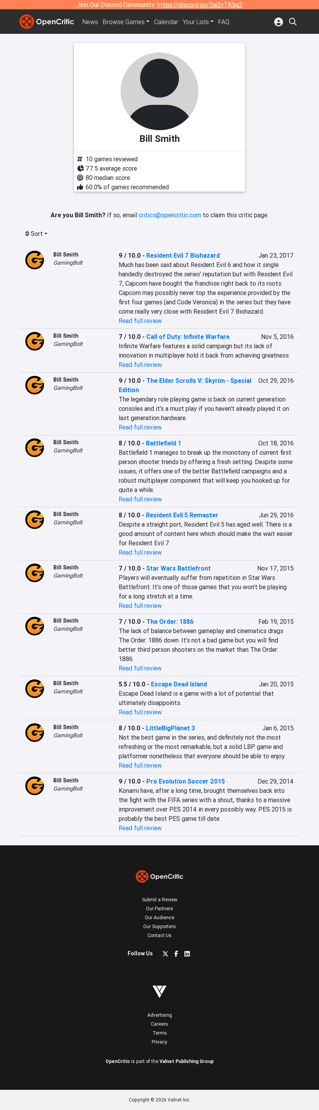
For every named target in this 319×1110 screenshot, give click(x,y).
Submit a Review (159, 899)
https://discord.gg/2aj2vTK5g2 (199, 5)
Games (124, 22)
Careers (159, 1024)
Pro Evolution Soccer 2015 (185, 781)
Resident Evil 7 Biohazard (183, 255)
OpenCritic (117, 1061)
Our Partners (159, 908)
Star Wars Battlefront (178, 568)
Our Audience (159, 917)
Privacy (159, 1042)
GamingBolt (67, 262)
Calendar (166, 22)
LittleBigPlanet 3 (170, 728)
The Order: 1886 (170, 621)
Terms (159, 1033)
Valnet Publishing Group (187, 1061)
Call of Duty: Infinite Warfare (188, 336)
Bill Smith (66, 254)
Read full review (140, 321)
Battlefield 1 (163, 443)
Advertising (159, 1015)
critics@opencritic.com (169, 215)
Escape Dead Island (179, 684)
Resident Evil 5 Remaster (182, 515)
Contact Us (159, 935)
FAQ (224, 22)
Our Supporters (159, 926)
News (90, 22)
